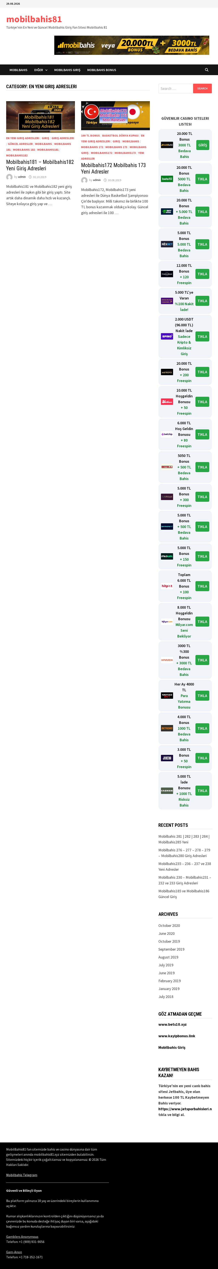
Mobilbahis (18, 70)
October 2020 (169, 925)
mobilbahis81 (34, 19)
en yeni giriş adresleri (22, 138)
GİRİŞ (202, 145)
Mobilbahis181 (48, 150)
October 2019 (169, 941)
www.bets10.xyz (172, 1024)
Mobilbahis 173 (116, 147)
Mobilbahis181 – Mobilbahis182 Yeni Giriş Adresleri (40, 165)
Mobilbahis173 (125, 153)
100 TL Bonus (90, 135)
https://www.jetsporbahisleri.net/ (187, 1108)
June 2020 (166, 933)
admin (22, 177)
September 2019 (171, 949)
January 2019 (168, 988)
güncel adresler (20, 144)
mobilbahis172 (101, 153)
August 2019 (168, 957)
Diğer (38, 70)
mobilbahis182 (16, 155)
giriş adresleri (63, 138)
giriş (45, 138)
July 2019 (165, 965)
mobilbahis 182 (24, 150)
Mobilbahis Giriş (67, 70)
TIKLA (202, 178)
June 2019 (166, 972)
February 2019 (169, 980)
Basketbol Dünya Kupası (120, 135)
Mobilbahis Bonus (101, 70)
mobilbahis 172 (92, 147)
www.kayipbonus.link (176, 1035)
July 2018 (165, 996)
